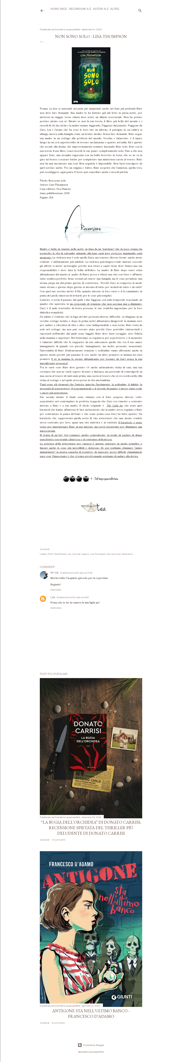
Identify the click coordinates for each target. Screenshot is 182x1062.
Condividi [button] (44, 549)
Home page (58, 8)
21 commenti (58, 839)
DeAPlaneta (60, 554)
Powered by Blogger (93, 1045)
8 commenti (58, 1022)
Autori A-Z (100, 8)
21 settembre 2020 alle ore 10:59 (76, 572)
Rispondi (55, 589)
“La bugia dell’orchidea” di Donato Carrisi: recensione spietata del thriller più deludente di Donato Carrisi (91, 827)
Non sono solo (114, 554)
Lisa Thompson (98, 554)
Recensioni (127, 554)
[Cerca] (140, 9)
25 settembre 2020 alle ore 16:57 (73, 597)
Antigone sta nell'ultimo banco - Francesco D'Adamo (91, 1013)
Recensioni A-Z (80, 8)
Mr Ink (54, 572)
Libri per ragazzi (80, 554)
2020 (50, 554)
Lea (69, 554)
